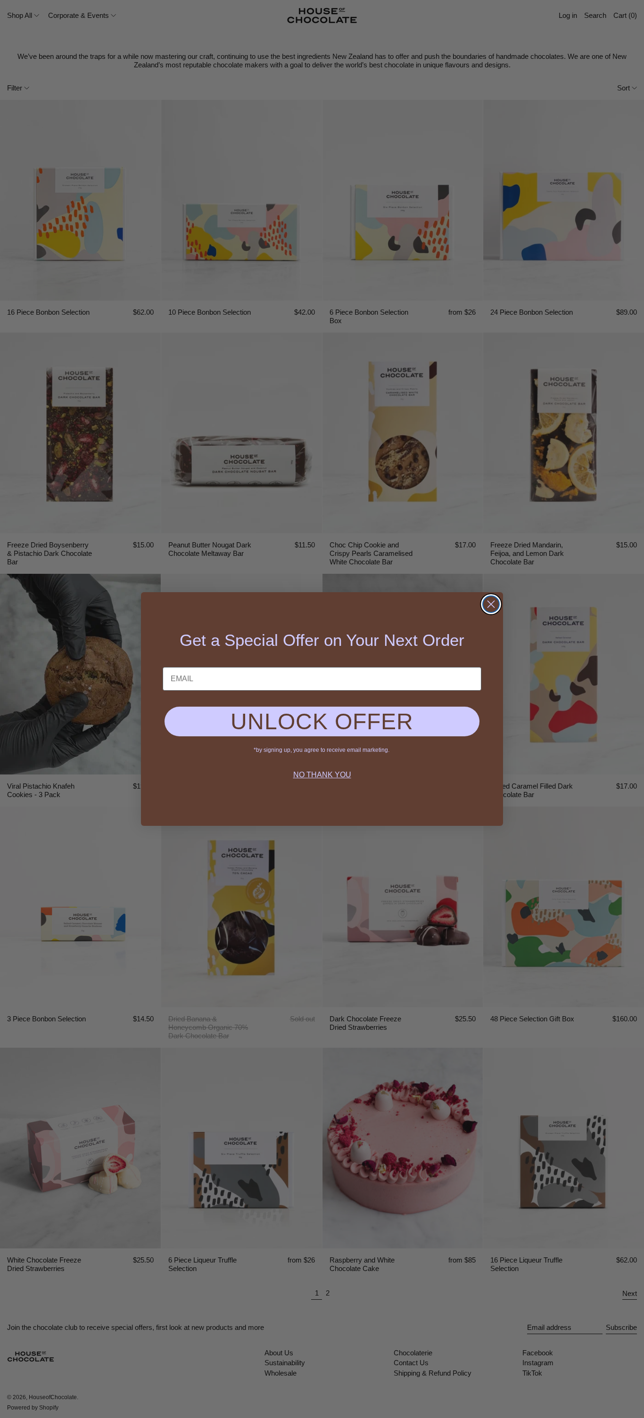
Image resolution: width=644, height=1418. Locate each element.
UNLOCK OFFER (322, 721)
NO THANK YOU (322, 775)
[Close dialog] (491, 604)
